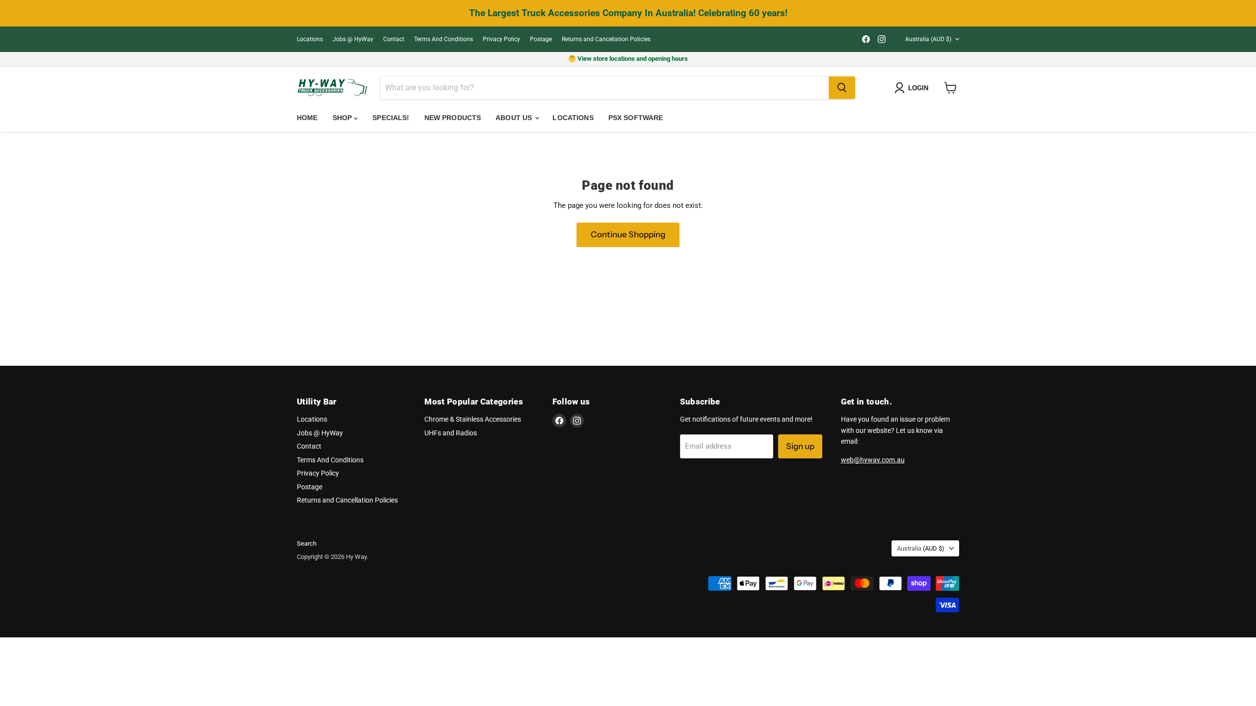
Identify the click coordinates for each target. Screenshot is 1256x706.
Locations (310, 39)
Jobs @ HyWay (353, 39)
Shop (343, 118)
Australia (928, 39)
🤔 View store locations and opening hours (628, 58)
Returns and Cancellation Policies (606, 39)
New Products (452, 118)
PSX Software (635, 118)
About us (515, 118)
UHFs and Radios (450, 433)
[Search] (842, 87)
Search (306, 543)
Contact (393, 39)
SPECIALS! (390, 118)
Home (307, 118)
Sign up (800, 446)
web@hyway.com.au (873, 460)
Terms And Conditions (443, 39)
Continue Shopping (628, 234)
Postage (541, 39)
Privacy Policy (501, 39)
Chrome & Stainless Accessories (472, 419)
